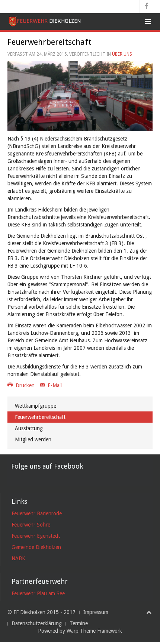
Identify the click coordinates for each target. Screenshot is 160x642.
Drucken (25, 385)
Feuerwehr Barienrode (37, 513)
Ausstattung (29, 428)
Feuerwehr (49, 21)
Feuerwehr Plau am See (38, 593)
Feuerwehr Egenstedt (36, 536)
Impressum (95, 612)
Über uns (122, 54)
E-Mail (54, 385)
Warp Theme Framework (94, 631)
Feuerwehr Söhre (31, 525)
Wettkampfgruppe (35, 406)
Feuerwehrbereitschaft (40, 417)
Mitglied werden (33, 439)
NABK (18, 558)
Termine (79, 623)
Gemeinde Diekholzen (36, 547)
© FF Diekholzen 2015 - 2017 (41, 612)
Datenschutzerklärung (37, 623)
